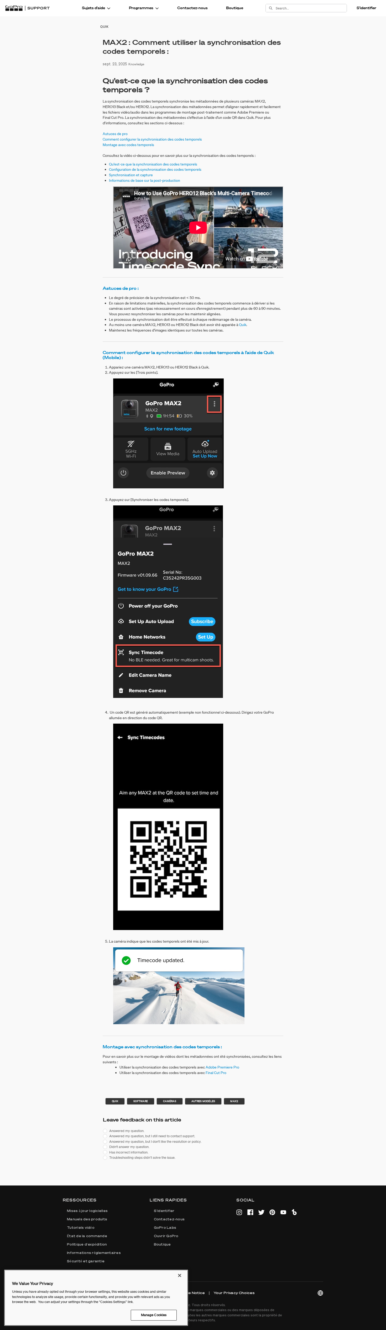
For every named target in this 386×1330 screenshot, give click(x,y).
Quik (242, 324)
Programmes (141, 8)
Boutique (234, 8)
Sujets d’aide (93, 8)
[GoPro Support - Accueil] (27, 8)
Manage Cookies (154, 1315)
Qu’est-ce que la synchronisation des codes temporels (153, 164)
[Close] (179, 1275)
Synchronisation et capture (131, 175)
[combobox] (311, 8)
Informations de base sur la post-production (144, 180)
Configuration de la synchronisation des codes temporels (155, 169)
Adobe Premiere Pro (222, 1067)
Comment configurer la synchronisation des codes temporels (152, 139)
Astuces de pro (115, 133)
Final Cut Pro (216, 1072)
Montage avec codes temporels (128, 144)
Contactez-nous (192, 8)
